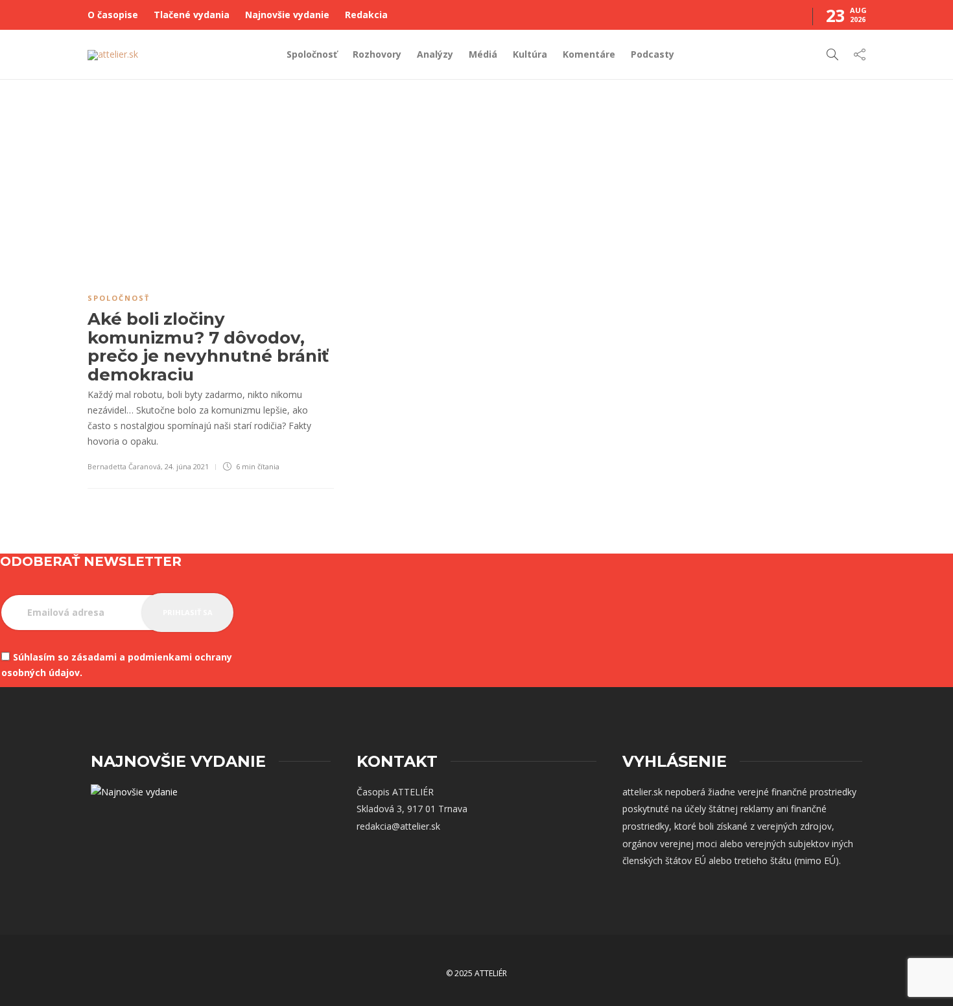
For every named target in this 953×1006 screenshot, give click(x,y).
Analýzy (435, 54)
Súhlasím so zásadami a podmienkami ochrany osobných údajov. (116, 665)
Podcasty (652, 54)
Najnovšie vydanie (287, 14)
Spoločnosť (312, 54)
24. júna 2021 (187, 466)
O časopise (113, 14)
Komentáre (589, 54)
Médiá (483, 54)
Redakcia (366, 14)
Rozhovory (377, 54)
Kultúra (530, 54)
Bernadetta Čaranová (124, 466)
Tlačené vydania (191, 14)
